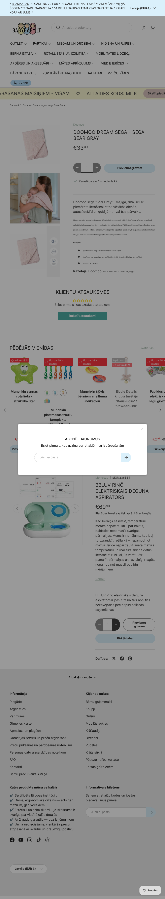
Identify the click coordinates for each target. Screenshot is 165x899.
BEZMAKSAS (20, 3)
